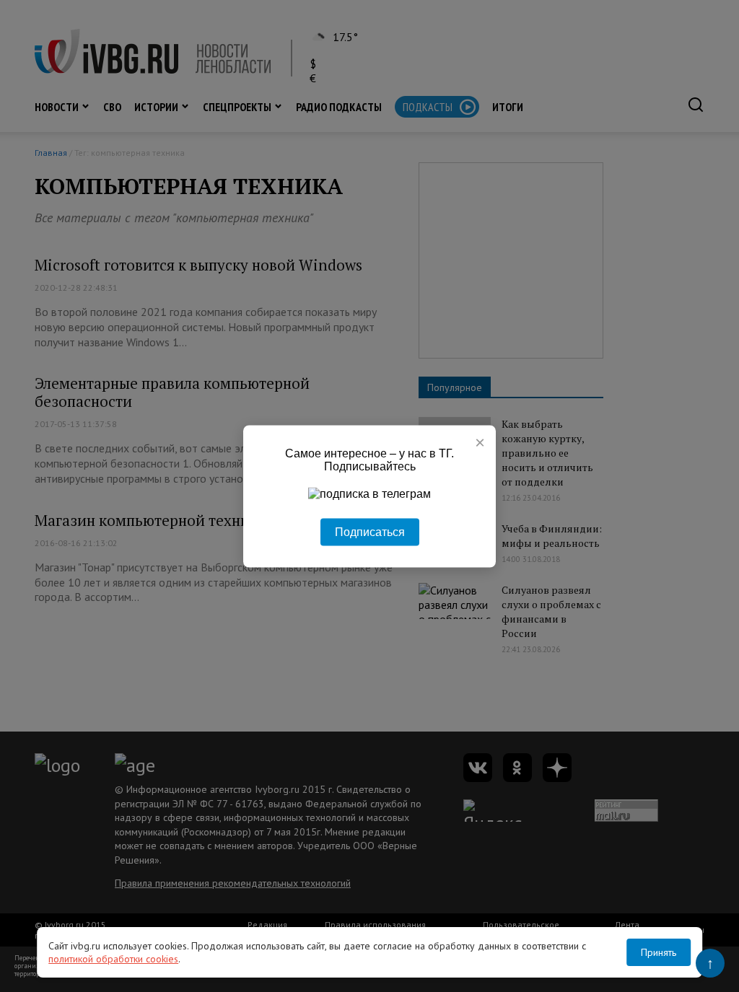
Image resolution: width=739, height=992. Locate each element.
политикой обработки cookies (113, 958)
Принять (658, 952)
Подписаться (370, 531)
